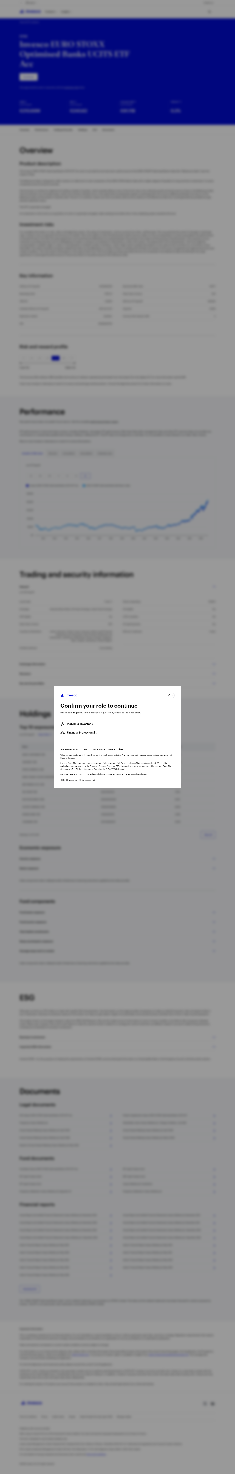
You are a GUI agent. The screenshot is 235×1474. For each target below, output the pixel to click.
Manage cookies (115, 749)
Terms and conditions (137, 774)
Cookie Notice (98, 749)
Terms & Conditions (69, 749)
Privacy (85, 749)
